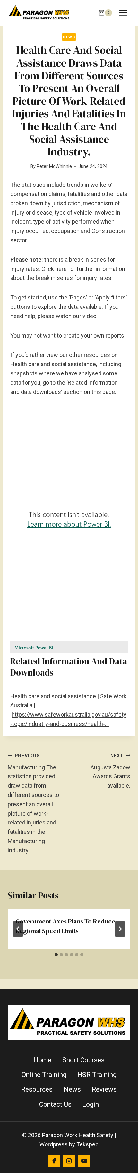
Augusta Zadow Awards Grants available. (110, 771)
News (69, 37)
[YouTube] (84, 1161)
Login (90, 1104)
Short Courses (83, 1060)
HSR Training (96, 1075)
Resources (37, 1089)
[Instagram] (69, 1161)
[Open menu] (122, 12)
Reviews (104, 1089)
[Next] (120, 929)
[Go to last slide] (18, 929)
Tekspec (87, 1144)
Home (42, 1060)
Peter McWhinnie (54, 166)
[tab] (56, 954)
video (89, 316)
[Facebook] (54, 1161)
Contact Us (55, 1104)
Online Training (44, 1075)
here (61, 269)
